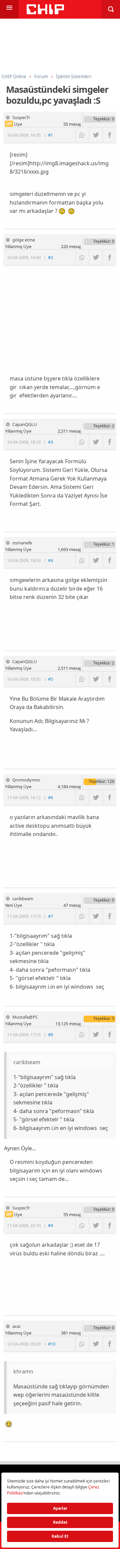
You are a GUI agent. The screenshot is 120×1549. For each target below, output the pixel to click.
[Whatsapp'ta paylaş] (82, 135)
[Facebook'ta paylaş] (109, 135)
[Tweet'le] (96, 135)
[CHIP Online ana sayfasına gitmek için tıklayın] (45, 12)
